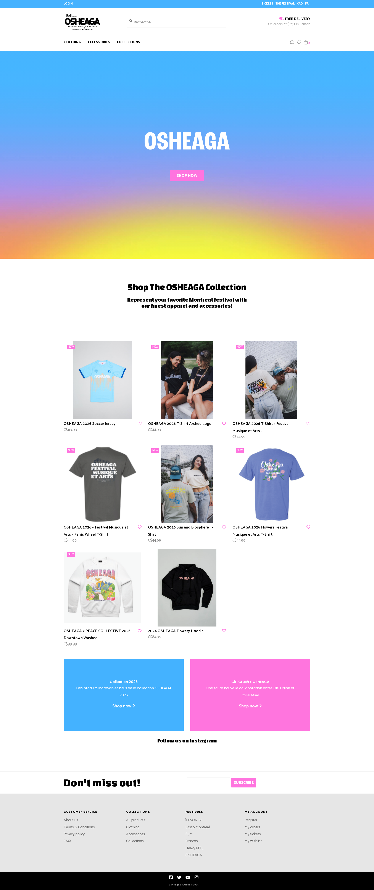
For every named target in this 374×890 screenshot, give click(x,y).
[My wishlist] (299, 43)
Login (68, 4)
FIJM (189, 834)
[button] (292, 43)
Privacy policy (74, 834)
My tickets (253, 834)
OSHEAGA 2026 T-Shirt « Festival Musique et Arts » (260, 427)
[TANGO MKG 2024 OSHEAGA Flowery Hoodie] (187, 588)
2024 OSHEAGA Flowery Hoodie (176, 631)
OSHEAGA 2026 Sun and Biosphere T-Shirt (180, 531)
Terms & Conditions (79, 827)
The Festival (285, 4)
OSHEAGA (193, 855)
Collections (128, 42)
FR (307, 4)
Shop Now (187, 175)
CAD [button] (300, 4)
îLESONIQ (193, 820)
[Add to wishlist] (140, 424)
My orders (252, 827)
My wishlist (253, 841)
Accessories (98, 42)
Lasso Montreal (197, 827)
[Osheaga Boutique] (92, 22)
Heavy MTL (194, 848)
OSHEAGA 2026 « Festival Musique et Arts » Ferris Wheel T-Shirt (96, 531)
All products (135, 820)
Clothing (72, 42)
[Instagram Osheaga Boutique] (196, 877)
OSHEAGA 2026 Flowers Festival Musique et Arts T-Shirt (260, 531)
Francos (191, 841)
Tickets (268, 4)
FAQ (67, 841)
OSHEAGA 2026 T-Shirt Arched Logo (179, 424)
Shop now (121, 706)
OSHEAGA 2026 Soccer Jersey (90, 424)
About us (71, 820)
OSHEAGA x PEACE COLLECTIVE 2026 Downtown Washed (97, 634)
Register (251, 820)
